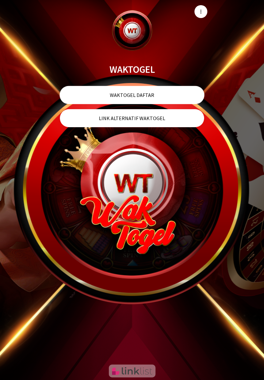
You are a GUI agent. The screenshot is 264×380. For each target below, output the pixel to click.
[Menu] (200, 11)
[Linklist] (132, 371)
